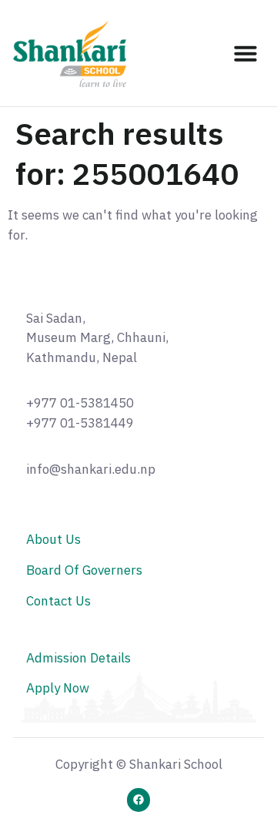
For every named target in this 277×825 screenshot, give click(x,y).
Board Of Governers (84, 570)
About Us (53, 539)
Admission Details (78, 657)
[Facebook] (139, 800)
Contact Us (58, 600)
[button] (245, 53)
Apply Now (57, 687)
